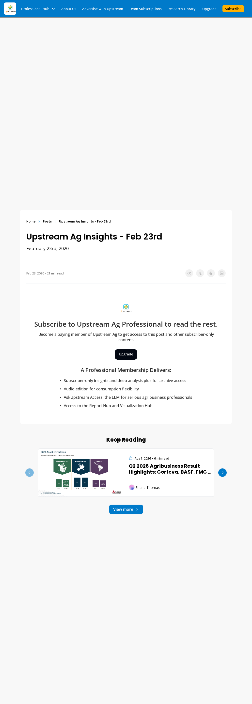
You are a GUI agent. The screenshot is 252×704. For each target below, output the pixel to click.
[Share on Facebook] (189, 273)
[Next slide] (222, 472)
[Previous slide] (29, 472)
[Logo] (10, 8)
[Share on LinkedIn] (222, 273)
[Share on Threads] (211, 273)
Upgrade (126, 354)
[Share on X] (200, 273)
